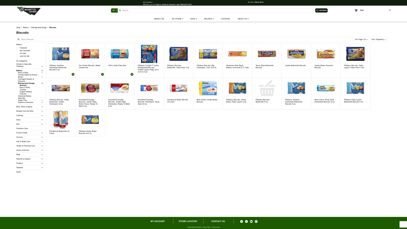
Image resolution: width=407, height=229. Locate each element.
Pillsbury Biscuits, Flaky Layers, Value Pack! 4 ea (354, 66)
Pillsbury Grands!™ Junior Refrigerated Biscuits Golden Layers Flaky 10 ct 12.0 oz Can (148, 68)
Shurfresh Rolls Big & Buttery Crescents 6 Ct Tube (237, 66)
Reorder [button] (323, 10)
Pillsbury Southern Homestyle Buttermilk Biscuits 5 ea (57, 67)
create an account (168, 4)
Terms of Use (216, 227)
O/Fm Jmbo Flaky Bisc (117, 65)
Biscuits (52, 28)
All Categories (21, 61)
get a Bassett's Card (184, 4)
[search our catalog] (120, 10)
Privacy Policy (207, 227)
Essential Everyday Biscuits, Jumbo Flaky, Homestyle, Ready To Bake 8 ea (119, 103)
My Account (158, 221)
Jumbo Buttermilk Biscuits (295, 65)
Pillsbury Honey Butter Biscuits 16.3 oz (88, 132)
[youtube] (251, 222)
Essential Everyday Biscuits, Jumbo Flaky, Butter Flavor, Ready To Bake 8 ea (88, 103)
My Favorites (147, 2)
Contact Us (218, 221)
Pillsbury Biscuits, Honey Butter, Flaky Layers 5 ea (236, 101)
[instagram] (256, 222)
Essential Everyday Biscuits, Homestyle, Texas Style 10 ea (148, 102)
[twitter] (246, 222)
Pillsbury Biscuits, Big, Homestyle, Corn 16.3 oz (206, 66)
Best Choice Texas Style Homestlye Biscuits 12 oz (325, 101)
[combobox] (114, 10)
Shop (18, 28)
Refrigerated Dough (39, 28)
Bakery (26, 28)
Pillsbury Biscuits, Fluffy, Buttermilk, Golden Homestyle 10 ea (59, 102)
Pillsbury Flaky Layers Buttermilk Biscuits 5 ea (353, 101)
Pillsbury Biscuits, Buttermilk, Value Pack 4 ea (178, 66)
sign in (158, 4)
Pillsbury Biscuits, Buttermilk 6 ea (263, 101)
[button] (41, 66)
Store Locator (188, 221)
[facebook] (241, 222)
